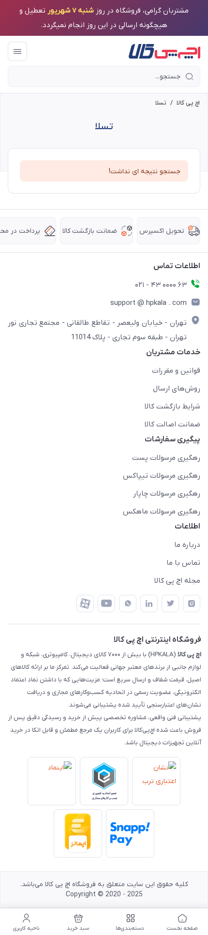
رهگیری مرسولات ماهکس (161, 511)
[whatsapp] (127, 603)
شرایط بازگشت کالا (172, 406)
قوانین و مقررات (176, 371)
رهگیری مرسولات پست (166, 458)
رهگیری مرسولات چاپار (166, 493)
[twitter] (170, 603)
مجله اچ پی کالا (177, 581)
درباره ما (187, 545)
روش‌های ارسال (176, 388)
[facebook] (85, 603)
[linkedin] (149, 603)
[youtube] (106, 603)
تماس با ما (183, 563)
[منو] (17, 51)
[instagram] (191, 603)
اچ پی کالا (188, 103)
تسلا (160, 103)
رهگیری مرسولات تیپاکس (161, 476)
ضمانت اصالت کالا (172, 424)
